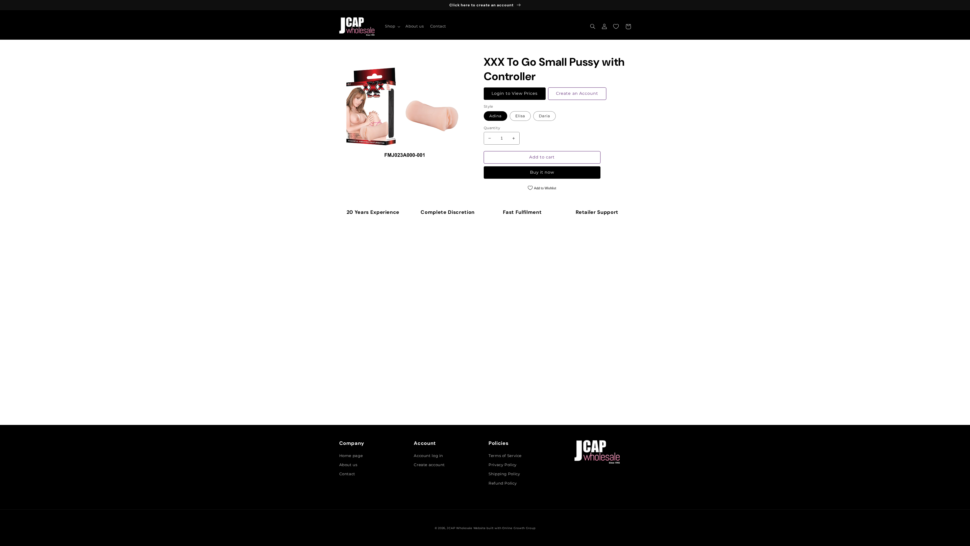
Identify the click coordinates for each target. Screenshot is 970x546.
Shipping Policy (504, 474)
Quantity (492, 128)
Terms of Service (505, 455)
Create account (429, 465)
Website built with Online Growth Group (504, 528)
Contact (347, 474)
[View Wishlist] (616, 26)
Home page (351, 455)
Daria (544, 116)
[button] (392, 26)
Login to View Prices (515, 93)
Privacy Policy (503, 465)
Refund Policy (503, 483)
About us (348, 465)
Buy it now (542, 172)
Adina (495, 116)
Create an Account (577, 93)
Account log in (428, 455)
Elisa (520, 116)
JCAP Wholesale (459, 528)
